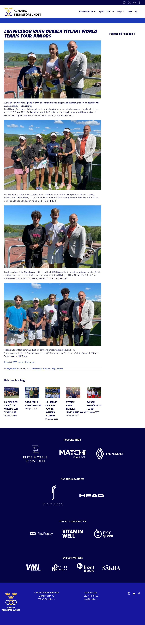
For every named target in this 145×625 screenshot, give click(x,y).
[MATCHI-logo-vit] (72, 439)
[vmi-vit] (34, 558)
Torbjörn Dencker (12, 369)
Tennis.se (59, 369)
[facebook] (139, 593)
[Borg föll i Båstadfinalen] (32, 388)
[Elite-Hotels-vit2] (35, 439)
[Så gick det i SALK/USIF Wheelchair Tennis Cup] (11, 388)
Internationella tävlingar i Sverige (44, 369)
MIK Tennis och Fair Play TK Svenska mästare (51, 409)
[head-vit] (91, 480)
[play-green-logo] (103, 522)
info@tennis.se (91, 599)
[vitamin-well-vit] (72, 522)
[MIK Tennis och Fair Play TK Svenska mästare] (52, 388)
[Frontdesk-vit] (85, 558)
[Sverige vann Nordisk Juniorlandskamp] (73, 388)
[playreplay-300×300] (41, 522)
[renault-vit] (109, 439)
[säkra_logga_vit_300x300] (111, 558)
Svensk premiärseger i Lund (94, 406)
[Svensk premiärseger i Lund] (94, 388)
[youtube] (134, 593)
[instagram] (129, 593)
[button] (136, 11)
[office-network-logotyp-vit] (60, 558)
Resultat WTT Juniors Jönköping (20, 362)
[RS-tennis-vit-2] (53, 480)
